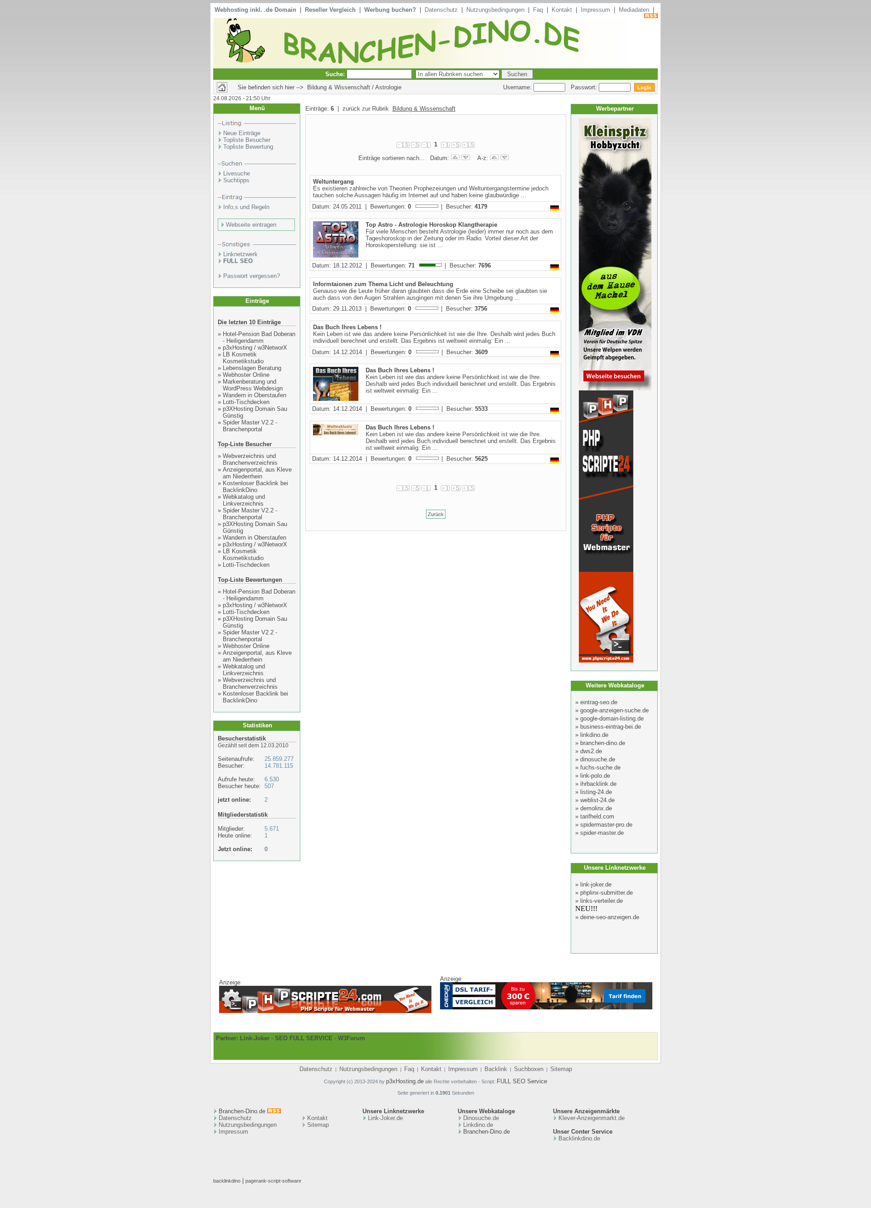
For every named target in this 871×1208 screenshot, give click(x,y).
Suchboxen (528, 1069)
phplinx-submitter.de (606, 892)
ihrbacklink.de (598, 783)
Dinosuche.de (481, 1118)
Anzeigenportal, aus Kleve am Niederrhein (257, 473)
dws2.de (591, 751)
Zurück (436, 514)
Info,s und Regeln (246, 207)
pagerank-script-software (273, 1181)
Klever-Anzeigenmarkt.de (591, 1118)
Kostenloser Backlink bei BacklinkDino (255, 486)
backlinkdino (226, 1181)
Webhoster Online (246, 374)
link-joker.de (596, 884)
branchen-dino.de (602, 743)
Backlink (495, 1069)
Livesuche (236, 173)
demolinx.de (596, 808)
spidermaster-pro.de (606, 824)
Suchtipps (236, 180)
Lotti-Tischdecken (246, 402)
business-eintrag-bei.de (610, 726)
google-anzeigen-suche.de (614, 710)
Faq (538, 9)
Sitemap (561, 1069)
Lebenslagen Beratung (252, 368)
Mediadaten (634, 9)
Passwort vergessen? (251, 276)
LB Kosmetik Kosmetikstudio (243, 358)
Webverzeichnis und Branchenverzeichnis (250, 459)
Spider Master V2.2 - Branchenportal (250, 426)
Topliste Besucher (246, 139)
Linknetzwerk (240, 254)
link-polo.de (595, 775)
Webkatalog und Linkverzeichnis (244, 500)
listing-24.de (596, 792)
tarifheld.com (597, 816)
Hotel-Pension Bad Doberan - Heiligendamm (259, 337)
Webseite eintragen (251, 224)
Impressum (595, 9)
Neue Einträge (241, 133)
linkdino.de (594, 734)
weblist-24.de (597, 800)
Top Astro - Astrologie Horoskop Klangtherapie (431, 224)
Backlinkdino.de (579, 1138)
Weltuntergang (333, 181)
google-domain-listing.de (612, 718)
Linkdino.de (478, 1124)
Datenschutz (441, 9)
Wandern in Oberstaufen (254, 395)
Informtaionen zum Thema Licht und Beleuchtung (383, 284)
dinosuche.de (597, 759)
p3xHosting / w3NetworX (255, 347)
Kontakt (562, 9)
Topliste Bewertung (248, 146)
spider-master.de (602, 832)
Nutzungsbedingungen (495, 9)
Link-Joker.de (385, 1118)
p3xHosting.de (405, 1081)
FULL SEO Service (522, 1081)
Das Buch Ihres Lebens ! (347, 327)
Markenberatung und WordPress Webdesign (253, 385)
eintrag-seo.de (598, 702)
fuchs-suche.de (600, 767)
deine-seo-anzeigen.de (609, 917)
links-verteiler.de (601, 900)
